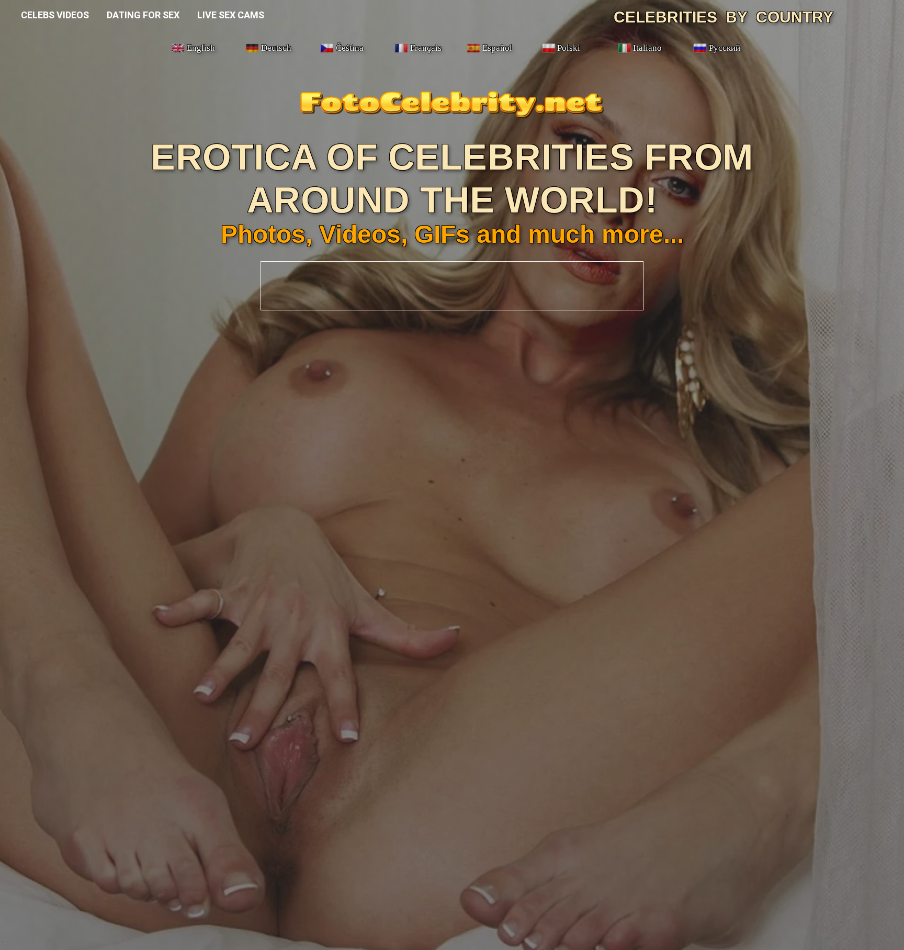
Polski (568, 48)
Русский (724, 48)
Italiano (647, 48)
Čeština (350, 48)
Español (497, 48)
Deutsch (276, 48)
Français (426, 48)
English (201, 48)
